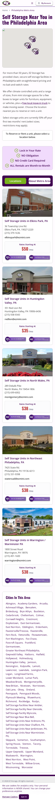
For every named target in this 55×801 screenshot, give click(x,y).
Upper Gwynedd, (15, 751)
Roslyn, (36, 701)
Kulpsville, (25, 666)
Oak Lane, (11, 689)
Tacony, (37, 743)
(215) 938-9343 (12, 314)
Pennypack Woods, (30, 693)
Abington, (11, 603)
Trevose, (24, 747)
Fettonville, (24, 634)
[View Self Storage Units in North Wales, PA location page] (27, 385)
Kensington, (12, 666)
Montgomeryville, (33, 681)
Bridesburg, (12, 611)
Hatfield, (40, 654)
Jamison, (32, 662)
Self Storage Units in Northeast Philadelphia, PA (23, 460)
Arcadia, (43, 603)
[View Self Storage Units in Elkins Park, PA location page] (27, 226)
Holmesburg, (26, 658)
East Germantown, (30, 623)
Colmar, (40, 615)
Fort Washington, (15, 638)
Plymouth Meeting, (16, 697)
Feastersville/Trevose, (17, 630)
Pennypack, (12, 693)
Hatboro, (29, 654)
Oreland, (30, 689)
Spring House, (13, 743)
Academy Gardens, (28, 603)
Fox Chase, (31, 638)
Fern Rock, (11, 634)
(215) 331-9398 (12, 474)
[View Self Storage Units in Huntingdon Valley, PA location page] (27, 306)
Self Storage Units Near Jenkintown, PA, (26, 728)
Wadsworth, (12, 755)
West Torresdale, (15, 763)
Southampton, (38, 739)
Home (5, 10)
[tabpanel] (27, 387)
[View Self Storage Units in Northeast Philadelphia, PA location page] (27, 465)
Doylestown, (12, 623)
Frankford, (30, 642)
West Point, (29, 759)
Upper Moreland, (34, 751)
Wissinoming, (13, 767)
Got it (24, 796)
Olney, (21, 689)
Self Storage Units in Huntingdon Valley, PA (24, 300)
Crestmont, (32, 619)
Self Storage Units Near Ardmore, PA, (25, 720)
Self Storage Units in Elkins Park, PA (26, 221)
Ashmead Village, (15, 607)
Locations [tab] (15, 181)
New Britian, (12, 685)
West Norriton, (14, 759)
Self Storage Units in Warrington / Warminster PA (25, 542)
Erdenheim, (42, 627)
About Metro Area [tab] (39, 181)
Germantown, (13, 646)
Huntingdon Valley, (16, 662)
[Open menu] (32, 3)
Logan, (9, 674)
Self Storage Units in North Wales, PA (27, 380)
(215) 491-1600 (12, 556)
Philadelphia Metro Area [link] (22, 10)
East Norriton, (13, 627)
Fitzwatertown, (39, 634)
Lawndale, (24, 670)
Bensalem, (31, 607)
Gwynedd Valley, (14, 654)
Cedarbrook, (12, 615)
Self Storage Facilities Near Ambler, (24, 705)
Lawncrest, (11, 670)
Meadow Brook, (14, 681)
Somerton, (23, 739)
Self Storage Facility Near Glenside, (24, 709)
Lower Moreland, (15, 677)
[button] (31, 52)
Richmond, (11, 701)
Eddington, (28, 627)
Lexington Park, (39, 670)
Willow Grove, (33, 763)
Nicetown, (25, 685)
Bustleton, (39, 611)
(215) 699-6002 (12, 392)
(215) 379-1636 (12, 232)
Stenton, (26, 743)
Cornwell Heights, (15, 619)
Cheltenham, (27, 615)
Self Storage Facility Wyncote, (21, 713)
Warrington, (26, 755)
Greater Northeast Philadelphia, (23, 650)
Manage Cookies (10, 796)
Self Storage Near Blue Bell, (20, 717)
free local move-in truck (35, 103)
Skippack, (11, 739)
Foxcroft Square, (14, 642)
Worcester (27, 767)
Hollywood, (12, 658)
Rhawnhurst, (34, 697)
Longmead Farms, (24, 674)
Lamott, (36, 666)
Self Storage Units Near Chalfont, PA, (25, 724)
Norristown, (39, 685)
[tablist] (27, 181)
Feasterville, (36, 630)
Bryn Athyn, (26, 611)
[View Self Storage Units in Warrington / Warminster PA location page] (27, 547)
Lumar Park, (31, 677)
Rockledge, (24, 701)
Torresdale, (12, 747)
